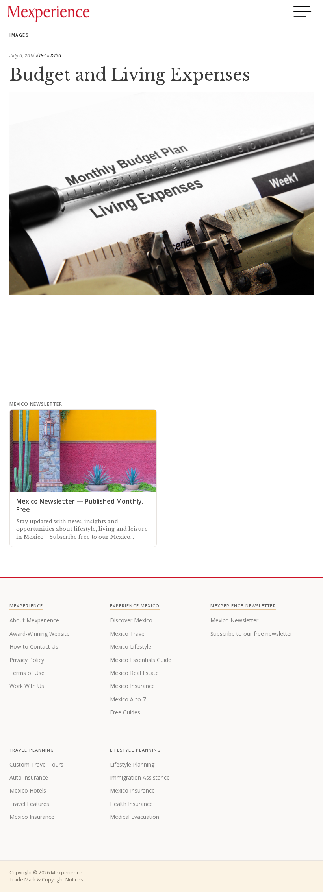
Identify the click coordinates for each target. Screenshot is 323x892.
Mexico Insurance (132, 686)
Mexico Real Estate (134, 673)
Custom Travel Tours (36, 764)
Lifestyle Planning (132, 764)
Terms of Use (27, 673)
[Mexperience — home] (48, 12)
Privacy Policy (26, 660)
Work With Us (26, 686)
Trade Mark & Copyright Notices (46, 879)
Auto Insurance (28, 777)
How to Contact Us (33, 646)
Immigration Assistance (140, 777)
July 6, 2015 (22, 56)
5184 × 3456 (48, 56)
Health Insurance (131, 803)
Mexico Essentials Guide (140, 660)
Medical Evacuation (134, 816)
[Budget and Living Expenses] (161, 292)
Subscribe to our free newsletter (251, 633)
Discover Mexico (131, 620)
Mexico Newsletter (234, 620)
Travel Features (29, 803)
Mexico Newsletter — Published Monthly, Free (79, 505)
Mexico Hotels (27, 790)
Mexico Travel (128, 633)
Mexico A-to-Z (128, 699)
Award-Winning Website (39, 633)
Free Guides (125, 712)
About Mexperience (34, 620)
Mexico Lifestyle (130, 646)
